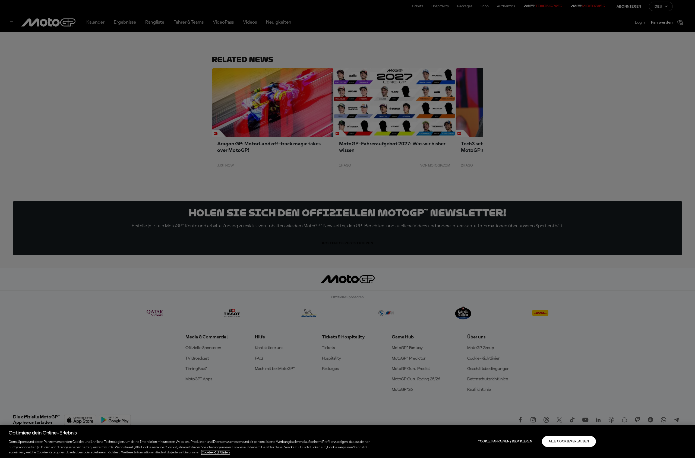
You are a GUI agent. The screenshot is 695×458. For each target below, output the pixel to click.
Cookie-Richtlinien (216, 452)
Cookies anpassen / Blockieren (505, 441)
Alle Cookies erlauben (569, 441)
